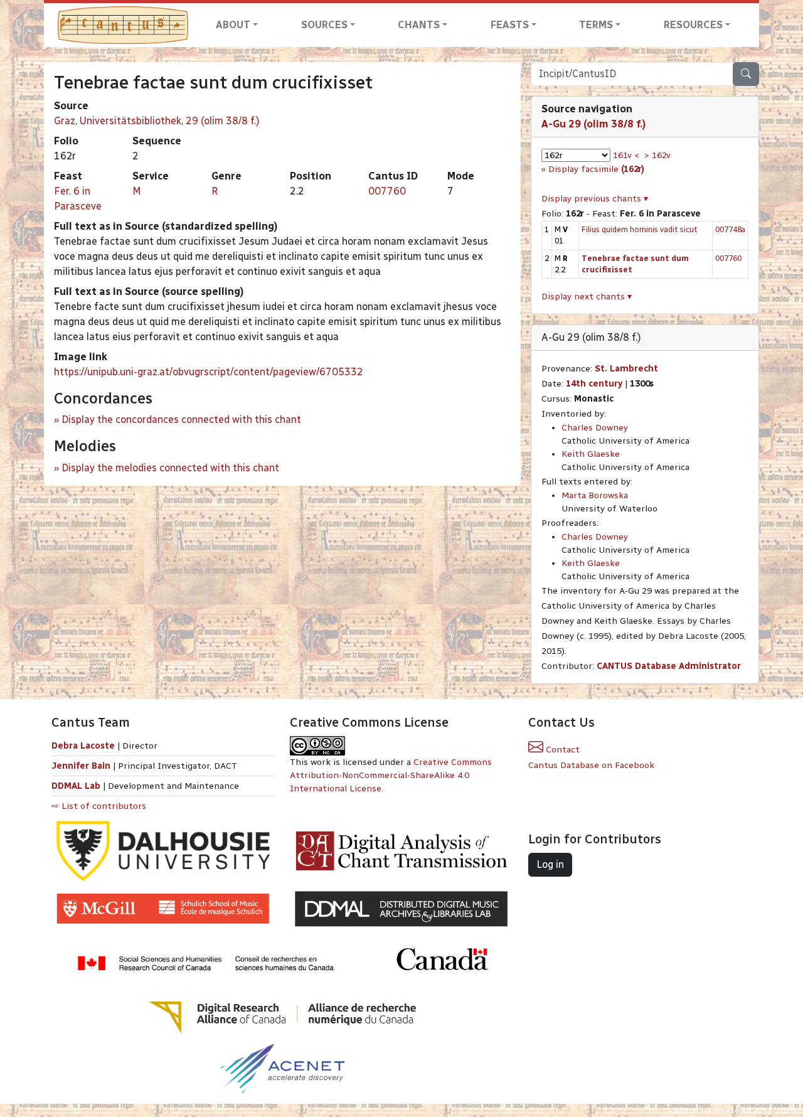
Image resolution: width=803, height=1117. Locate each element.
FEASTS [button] (510, 25)
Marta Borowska (594, 495)
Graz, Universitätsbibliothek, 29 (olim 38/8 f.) (157, 121)
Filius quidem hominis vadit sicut (640, 229)
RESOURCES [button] (693, 25)
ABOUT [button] (233, 25)
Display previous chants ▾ (594, 198)
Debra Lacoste (83, 745)
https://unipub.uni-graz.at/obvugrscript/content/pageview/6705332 (208, 372)
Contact (561, 749)
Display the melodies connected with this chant (170, 468)
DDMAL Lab (75, 786)
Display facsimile (596, 169)
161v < (626, 155)
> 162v (657, 155)
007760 (387, 191)
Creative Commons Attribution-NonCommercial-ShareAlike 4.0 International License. (391, 775)
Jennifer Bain (82, 766)
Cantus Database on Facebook (591, 765)
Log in (550, 864)
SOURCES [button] (324, 25)
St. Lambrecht (626, 368)
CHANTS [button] (419, 25)
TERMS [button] (596, 25)
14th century (594, 383)
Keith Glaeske (590, 454)
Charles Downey (594, 427)
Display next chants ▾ (586, 296)
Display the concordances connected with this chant (181, 419)
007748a (730, 229)
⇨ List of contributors (98, 806)
